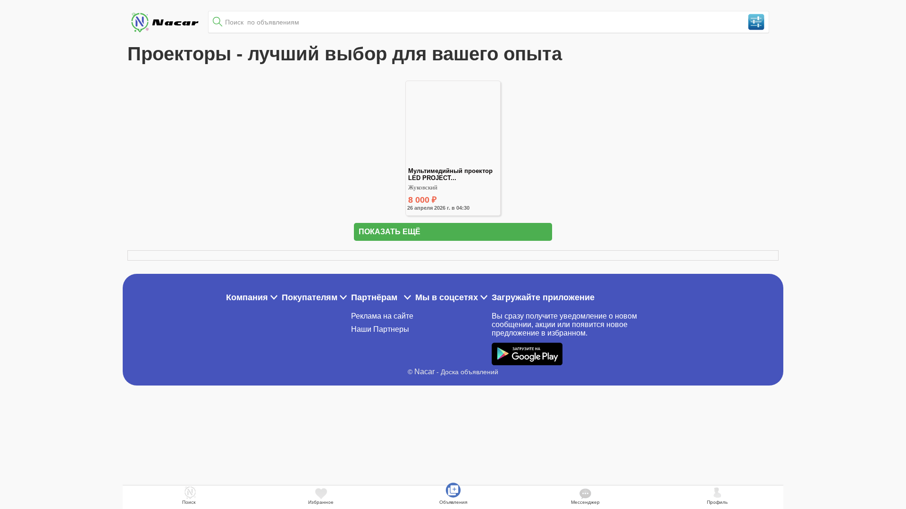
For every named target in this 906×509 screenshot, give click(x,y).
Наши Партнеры (380, 329)
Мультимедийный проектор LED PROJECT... (451, 174)
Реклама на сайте (382, 316)
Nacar (424, 372)
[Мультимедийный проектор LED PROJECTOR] (453, 163)
